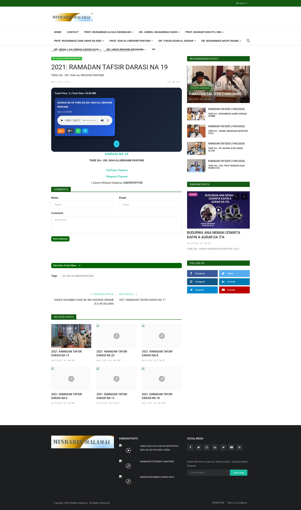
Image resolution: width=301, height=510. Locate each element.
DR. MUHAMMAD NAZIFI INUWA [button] (220, 40)
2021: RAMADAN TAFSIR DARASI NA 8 (157, 353)
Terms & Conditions (237, 502)
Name (54, 197)
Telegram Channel (117, 176)
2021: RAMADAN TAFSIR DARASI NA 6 (66, 396)
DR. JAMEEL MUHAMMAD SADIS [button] (158, 32)
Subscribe (238, 472)
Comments (61, 189)
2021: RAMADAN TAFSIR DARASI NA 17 (142, 299)
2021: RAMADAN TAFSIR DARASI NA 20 (112, 353)
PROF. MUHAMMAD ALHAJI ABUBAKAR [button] (108, 32)
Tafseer (62, 51)
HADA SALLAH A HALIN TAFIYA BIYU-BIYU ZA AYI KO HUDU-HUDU (159, 448)
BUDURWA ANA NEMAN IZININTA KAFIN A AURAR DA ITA (213, 235)
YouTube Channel (116, 170)
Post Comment (60, 239)
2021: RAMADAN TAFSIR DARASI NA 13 (66, 353)
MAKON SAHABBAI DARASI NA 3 (157, 477)
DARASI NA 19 (116, 154)
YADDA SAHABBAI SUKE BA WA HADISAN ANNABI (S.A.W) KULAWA (84, 301)
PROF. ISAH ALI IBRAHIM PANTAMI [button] (130, 40)
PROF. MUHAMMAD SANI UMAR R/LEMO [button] (78, 40)
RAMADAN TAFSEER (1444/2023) (157, 461)
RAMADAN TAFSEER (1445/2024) (227, 112)
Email (122, 197)
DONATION (218, 502)
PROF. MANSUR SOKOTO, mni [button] (204, 32)
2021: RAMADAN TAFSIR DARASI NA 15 (112, 396)
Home (57, 32)
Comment (57, 213)
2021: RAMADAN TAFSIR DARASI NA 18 (157, 396)
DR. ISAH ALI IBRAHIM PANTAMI (82, 51)
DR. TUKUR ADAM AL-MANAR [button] (176, 40)
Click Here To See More (65, 265)
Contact (73, 32)
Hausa (242, 3)
